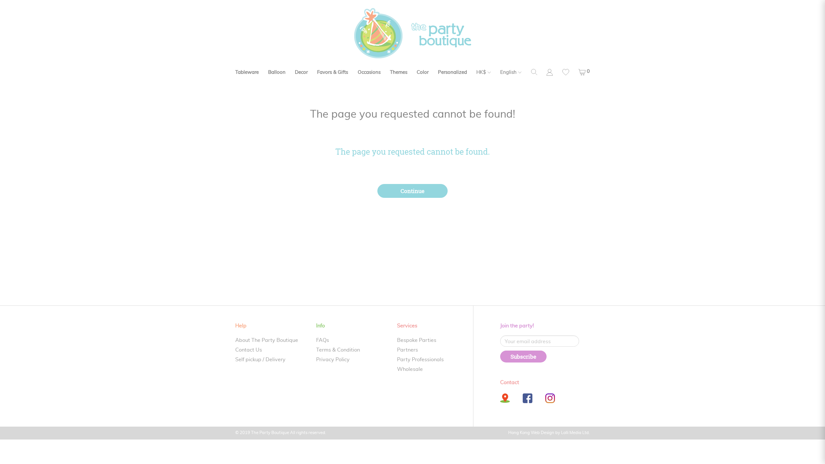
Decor (301, 72)
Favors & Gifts (332, 72)
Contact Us (248, 350)
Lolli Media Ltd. (575, 433)
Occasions (369, 72)
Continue (412, 191)
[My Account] (550, 72)
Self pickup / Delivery (260, 359)
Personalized (452, 72)
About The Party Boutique (266, 340)
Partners (407, 350)
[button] (584, 72)
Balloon (277, 72)
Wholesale (410, 369)
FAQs (322, 340)
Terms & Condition (338, 350)
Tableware (247, 72)
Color (423, 72)
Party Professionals (420, 359)
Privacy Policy (333, 359)
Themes (398, 72)
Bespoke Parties (416, 340)
